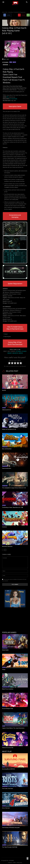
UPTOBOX (18, 351)
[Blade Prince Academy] (15, 680)
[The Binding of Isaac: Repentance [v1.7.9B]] (15, 499)
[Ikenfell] (15, 381)
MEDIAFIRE (15, 353)
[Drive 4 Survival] (15, 799)
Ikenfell (4, 390)
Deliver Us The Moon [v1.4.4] (9, 429)
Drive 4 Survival (6, 808)
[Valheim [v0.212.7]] (15, 401)
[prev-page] (3, 550)
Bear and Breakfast (6, 449)
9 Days (3, 669)
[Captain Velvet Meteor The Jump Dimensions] (15, 719)
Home (3, 12)
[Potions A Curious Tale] (15, 739)
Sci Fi (14, 62)
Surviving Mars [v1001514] (8, 769)
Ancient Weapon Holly (7, 708)
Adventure (4, 427)
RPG (6, 12)
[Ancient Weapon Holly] (15, 700)
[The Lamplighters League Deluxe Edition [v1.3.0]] (15, 479)
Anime (3, 524)
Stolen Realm (5, 650)
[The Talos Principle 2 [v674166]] (15, 838)
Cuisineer (4, 527)
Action (4, 407)
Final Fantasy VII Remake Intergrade (11, 827)
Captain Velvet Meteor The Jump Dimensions (13, 728)
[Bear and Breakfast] (15, 440)
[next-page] (5, 550)
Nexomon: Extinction (7, 546)
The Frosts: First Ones (7, 788)
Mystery (4, 845)
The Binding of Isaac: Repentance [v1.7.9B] (12, 507)
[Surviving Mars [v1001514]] (15, 760)
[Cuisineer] (15, 518)
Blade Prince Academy (7, 689)
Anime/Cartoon (5, 686)
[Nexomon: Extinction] (15, 538)
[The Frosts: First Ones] (15, 780)
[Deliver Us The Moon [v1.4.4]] (15, 420)
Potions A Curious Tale (7, 747)
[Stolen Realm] (15, 641)
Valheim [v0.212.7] (6, 410)
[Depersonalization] (15, 460)
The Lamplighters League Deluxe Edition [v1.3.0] (14, 488)
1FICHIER (24, 351)
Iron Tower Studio (13, 99)
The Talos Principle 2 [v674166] (9, 847)
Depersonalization (6, 468)
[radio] (9, 363)
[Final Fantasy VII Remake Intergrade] (15, 819)
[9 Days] (15, 661)
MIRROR (21, 353)
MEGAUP (9, 353)
